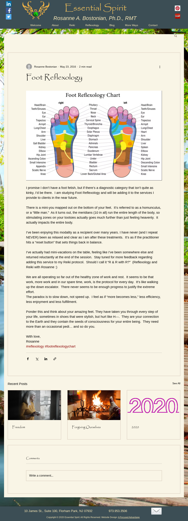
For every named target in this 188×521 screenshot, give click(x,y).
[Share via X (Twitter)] (37, 359)
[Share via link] (55, 359)
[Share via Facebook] (28, 359)
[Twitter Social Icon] (8, 16)
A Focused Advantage (129, 517)
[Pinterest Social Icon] (177, 8)
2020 (135, 427)
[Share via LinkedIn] (46, 359)
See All (176, 383)
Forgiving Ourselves (86, 427)
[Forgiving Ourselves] (94, 405)
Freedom (18, 427)
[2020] (153, 405)
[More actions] (160, 66)
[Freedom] (34, 405)
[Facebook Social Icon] (8, 10)
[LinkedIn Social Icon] (8, 4)
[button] (175, 35)
